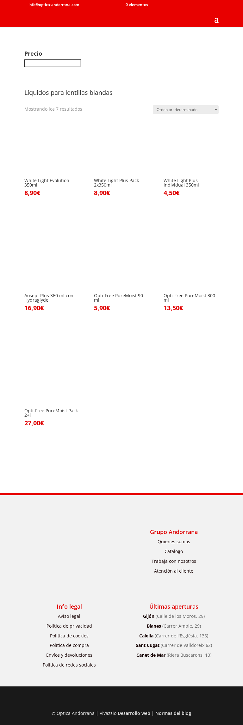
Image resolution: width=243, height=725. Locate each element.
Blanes (174, 626)
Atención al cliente (173, 571)
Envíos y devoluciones (69, 655)
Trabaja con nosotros (174, 561)
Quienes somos (174, 541)
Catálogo (174, 551)
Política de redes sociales (69, 665)
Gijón (174, 616)
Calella (173, 636)
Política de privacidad (69, 626)
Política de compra (69, 645)
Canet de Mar (173, 655)
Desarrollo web (134, 713)
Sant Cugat (174, 645)
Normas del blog (173, 713)
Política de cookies (69, 636)
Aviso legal (69, 616)
